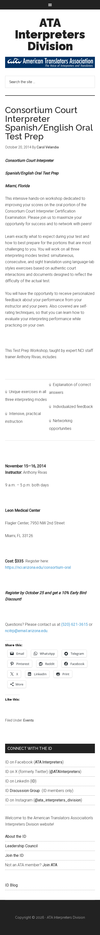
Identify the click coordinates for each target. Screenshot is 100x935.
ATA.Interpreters (48, 762)
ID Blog (11, 885)
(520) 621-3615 (74, 624)
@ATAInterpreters (65, 771)
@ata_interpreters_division (58, 800)
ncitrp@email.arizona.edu (26, 630)
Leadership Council (21, 846)
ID (33, 781)
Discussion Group (25, 790)
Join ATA (49, 865)
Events (28, 720)
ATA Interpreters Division (50, 34)
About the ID (15, 836)
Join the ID (14, 855)
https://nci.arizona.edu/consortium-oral (38, 567)
